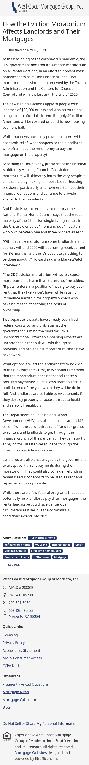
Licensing (10, 635)
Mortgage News (16, 691)
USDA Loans (41, 557)
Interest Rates (61, 545)
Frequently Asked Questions (26, 684)
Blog (6, 707)
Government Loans (16, 557)
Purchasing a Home (42, 538)
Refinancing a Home (17, 545)
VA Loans (41, 545)
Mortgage (60, 557)
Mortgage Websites (31, 752)
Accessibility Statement (21, 650)
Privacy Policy (14, 642)
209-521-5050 (19, 602)
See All (14, 565)
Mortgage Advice (15, 551)
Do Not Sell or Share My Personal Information (40, 723)
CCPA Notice (12, 665)
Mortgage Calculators (20, 699)
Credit (79, 545)
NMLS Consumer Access (22, 658)
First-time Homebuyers (46, 551)
